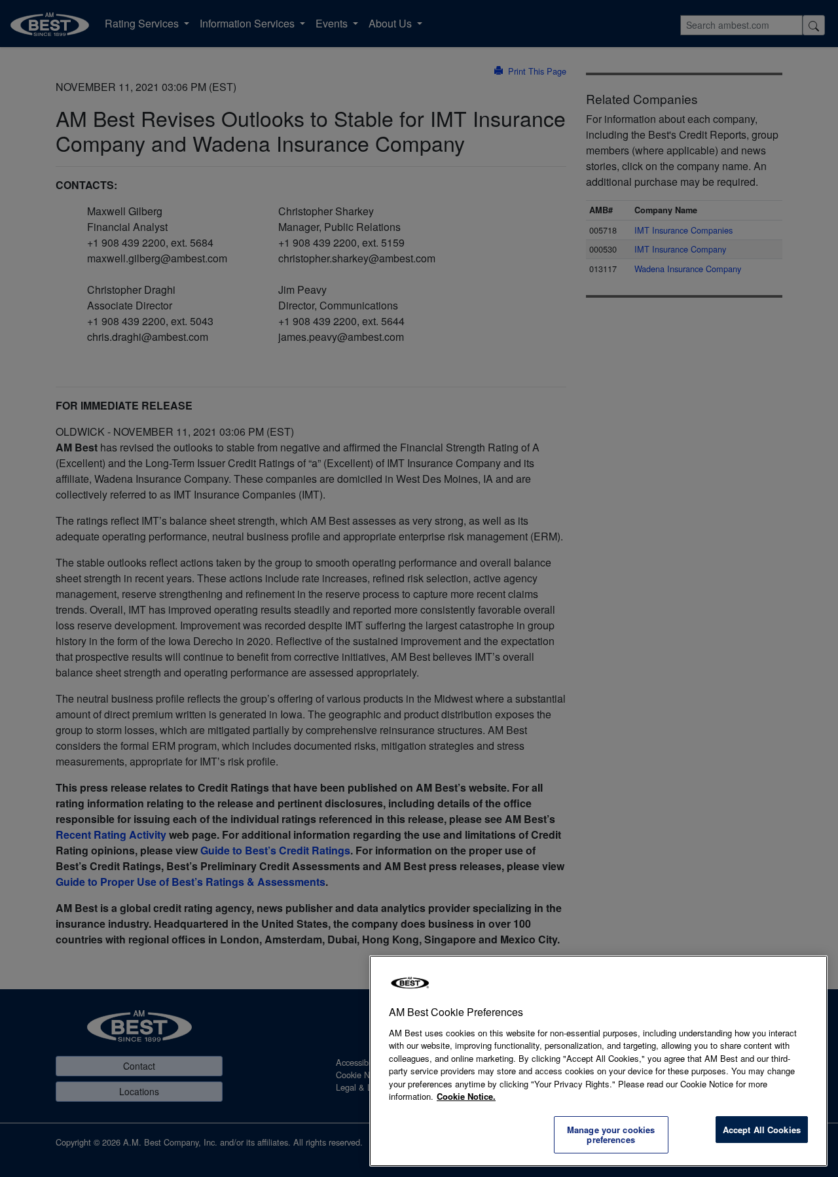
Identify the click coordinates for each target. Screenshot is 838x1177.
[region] (598, 1061)
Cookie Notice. (466, 1096)
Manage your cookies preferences (611, 1134)
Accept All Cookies (762, 1129)
